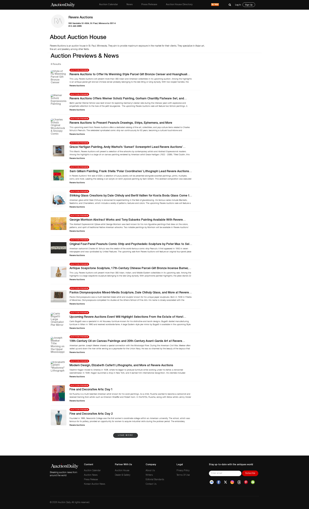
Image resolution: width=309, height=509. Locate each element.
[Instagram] (232, 482)
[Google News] (212, 482)
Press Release (149, 5)
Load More (125, 435)
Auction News (91, 475)
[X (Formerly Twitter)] (225, 482)
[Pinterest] (246, 482)
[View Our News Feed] (215, 5)
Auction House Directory (179, 5)
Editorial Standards (155, 480)
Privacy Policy (183, 471)
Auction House (122, 471)
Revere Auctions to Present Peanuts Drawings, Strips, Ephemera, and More (121, 123)
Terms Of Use (183, 475)
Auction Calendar (108, 5)
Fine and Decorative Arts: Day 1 (91, 389)
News (129, 5)
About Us (150, 471)
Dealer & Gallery (122, 475)
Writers (149, 475)
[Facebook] (219, 482)
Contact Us (151, 484)
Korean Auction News (94, 484)
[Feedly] (253, 482)
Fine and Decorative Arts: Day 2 (91, 414)
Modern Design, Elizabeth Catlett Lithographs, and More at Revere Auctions (121, 365)
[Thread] (239, 482)
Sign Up (249, 4)
